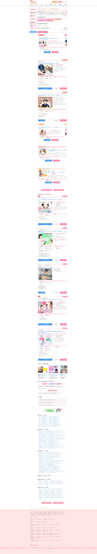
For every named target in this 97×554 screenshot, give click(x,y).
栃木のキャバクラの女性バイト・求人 (53, 434)
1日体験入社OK (45, 25)
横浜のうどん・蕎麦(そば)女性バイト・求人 (44, 420)
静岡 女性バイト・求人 (39, 527)
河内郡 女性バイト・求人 (48, 483)
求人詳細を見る (56, 52)
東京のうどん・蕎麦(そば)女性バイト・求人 (44, 416)
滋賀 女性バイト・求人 (51, 524)
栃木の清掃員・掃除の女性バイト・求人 (43, 465)
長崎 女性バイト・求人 (39, 530)
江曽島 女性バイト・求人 (61, 496)
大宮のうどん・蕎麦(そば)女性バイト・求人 (55, 421)
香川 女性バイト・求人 (33, 534)
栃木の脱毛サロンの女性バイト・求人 (43, 446)
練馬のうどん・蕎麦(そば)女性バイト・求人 (44, 418)
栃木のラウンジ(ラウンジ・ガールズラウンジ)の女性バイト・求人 (46, 437)
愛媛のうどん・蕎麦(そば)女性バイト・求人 (54, 425)
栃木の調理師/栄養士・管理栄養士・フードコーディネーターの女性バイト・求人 (48, 459)
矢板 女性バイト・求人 (54, 483)
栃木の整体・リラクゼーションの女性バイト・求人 (53, 446)
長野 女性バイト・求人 (57, 540)
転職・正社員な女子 (32, 514)
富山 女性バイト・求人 (45, 540)
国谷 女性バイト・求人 (54, 496)
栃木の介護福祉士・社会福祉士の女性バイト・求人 (44, 470)
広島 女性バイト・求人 (33, 533)
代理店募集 (66, 545)
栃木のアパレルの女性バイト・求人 (62, 436)
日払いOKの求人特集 (38, 514)
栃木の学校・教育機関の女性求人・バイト (43, 433)
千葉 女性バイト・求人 (46, 519)
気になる (56, 88)
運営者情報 (58, 545)
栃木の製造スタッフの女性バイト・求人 (43, 452)
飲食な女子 (38, 507)
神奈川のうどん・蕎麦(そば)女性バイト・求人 (55, 419)
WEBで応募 (47, 52)
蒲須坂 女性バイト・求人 (41, 496)
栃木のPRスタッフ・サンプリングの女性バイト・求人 (45, 460)
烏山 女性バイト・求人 (41, 493)
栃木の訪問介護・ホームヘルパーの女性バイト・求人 (60, 469)
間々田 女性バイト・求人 (48, 489)
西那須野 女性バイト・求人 (42, 489)
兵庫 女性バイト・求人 (39, 524)
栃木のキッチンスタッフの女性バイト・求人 (44, 463)
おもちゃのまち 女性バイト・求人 (42, 495)
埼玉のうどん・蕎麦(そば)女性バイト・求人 (54, 420)
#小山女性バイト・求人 (58, 98)
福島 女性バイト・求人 (39, 537)
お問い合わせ (62, 545)
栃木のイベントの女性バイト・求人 (43, 438)
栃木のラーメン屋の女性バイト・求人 (52, 445)
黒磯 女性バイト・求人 (48, 492)
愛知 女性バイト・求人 (33, 527)
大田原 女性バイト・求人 (61, 482)
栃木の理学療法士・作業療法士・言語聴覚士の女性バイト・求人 (46, 469)
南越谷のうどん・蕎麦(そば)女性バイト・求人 (44, 421)
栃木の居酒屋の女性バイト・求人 (58, 437)
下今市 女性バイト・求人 (59, 493)
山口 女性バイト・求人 (45, 533)
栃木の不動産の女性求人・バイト (52, 435)
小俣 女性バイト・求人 (48, 490)
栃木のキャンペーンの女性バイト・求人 (43, 434)
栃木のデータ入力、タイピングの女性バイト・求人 (44, 454)
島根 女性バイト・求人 (57, 533)
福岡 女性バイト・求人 (33, 530)
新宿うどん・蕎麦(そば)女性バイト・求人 (42, 13)
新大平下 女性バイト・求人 (48, 496)
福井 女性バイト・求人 (39, 540)
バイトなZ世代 (49, 19)
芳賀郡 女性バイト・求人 (47, 482)
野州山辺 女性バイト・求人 (61, 494)
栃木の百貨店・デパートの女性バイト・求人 (61, 438)
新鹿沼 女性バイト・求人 (61, 489)
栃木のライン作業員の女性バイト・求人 (51, 453)
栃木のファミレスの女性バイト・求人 (43, 445)
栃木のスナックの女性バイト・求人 (61, 435)
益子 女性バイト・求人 (54, 492)
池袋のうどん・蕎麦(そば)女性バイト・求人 (54, 418)
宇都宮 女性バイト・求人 (47, 476)
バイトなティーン (40, 19)
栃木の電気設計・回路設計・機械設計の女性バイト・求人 (58, 460)
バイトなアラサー (57, 19)
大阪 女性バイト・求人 (33, 524)
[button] (65, 46)
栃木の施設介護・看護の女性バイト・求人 (52, 464)
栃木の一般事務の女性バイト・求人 (61, 453)
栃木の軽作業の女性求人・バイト (42, 431)
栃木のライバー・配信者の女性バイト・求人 (57, 461)
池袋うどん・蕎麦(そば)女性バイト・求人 (52, 13)
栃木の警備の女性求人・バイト (59, 431)
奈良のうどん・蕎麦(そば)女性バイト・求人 (44, 425)
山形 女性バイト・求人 (33, 537)
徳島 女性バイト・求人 (39, 534)
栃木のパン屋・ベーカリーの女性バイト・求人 (44, 444)
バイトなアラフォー (41, 20)
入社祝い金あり (40, 25)
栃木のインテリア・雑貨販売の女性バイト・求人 (44, 436)
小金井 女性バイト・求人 (48, 491)
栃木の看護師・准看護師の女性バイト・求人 (54, 465)
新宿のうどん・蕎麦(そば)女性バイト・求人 (54, 416)
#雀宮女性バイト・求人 (58, 205)
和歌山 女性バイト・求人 (33, 525)
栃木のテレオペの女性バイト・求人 (52, 471)
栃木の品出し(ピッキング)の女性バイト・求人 (44, 455)
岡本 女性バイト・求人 (47, 493)
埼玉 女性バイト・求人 (52, 519)
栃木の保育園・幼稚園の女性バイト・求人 (52, 447)
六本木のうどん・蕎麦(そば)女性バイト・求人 (44, 417)
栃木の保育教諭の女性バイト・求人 (43, 471)
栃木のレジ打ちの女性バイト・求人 (43, 464)
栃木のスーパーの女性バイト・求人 (62, 434)
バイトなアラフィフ (49, 20)
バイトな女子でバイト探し (46, 502)
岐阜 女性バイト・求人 (51, 527)
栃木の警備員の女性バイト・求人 (42, 453)
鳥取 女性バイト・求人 (51, 533)
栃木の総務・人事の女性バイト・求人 (52, 462)
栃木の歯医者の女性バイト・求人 (42, 447)
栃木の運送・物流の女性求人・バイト (51, 431)
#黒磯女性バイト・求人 (58, 270)
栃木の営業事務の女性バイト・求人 (43, 462)
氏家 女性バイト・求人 (60, 490)
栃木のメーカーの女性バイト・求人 (59, 432)
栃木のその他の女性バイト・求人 (42, 432)
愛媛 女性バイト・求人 (51, 534)
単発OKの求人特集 (44, 514)
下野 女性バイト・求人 (41, 482)
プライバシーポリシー (53, 545)
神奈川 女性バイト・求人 (39, 519)
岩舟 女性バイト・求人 (54, 490)
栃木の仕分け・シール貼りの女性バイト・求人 (55, 455)
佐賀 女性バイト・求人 (51, 530)
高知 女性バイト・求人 (45, 534)
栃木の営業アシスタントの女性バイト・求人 (53, 472)
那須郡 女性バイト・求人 (48, 484)
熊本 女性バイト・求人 (57, 530)
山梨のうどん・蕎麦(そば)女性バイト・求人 (44, 426)
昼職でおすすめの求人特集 (57, 514)
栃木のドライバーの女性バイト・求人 (55, 454)
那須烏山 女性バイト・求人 (42, 484)
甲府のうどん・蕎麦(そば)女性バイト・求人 (54, 426)
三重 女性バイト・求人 (45, 527)
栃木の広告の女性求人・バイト (54, 436)
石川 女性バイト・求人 (33, 540)
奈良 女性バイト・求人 (57, 524)
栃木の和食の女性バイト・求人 (60, 445)
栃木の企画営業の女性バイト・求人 (43, 472)
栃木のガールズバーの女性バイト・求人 (61, 447)
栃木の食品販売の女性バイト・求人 (53, 433)
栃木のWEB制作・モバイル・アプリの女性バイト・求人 (56, 443)
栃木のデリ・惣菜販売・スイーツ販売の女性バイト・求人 (45, 461)
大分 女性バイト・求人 (45, 530)
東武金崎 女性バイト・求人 (42, 492)
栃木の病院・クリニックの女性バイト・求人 (44, 443)
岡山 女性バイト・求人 (39, 533)
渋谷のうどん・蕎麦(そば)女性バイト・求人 (55, 417)
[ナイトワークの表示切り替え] (66, 29)
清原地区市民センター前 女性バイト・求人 (58, 495)
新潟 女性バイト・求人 (51, 540)
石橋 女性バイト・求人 (60, 492)
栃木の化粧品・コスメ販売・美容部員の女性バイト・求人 (56, 463)
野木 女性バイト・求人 (60, 491)
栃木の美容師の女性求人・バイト (56, 442)
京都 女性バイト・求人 (45, 524)
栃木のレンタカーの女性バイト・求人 (43, 448)
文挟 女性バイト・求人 (53, 493)
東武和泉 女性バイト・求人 (54, 494)
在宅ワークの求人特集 (50, 514)
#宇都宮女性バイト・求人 (59, 66)
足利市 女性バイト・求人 (47, 494)
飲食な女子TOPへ (58, 502)
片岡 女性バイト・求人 (54, 491)
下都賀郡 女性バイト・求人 (54, 482)
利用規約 (49, 545)
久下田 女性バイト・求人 (41, 491)
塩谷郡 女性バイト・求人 (60, 483)
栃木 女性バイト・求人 (41, 476)
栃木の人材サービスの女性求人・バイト (43, 435)
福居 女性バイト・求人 (54, 489)
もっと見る (52, 85)
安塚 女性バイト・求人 (49, 495)
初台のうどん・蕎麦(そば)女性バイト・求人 (44, 419)
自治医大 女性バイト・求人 (42, 490)
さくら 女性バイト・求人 (41, 483)
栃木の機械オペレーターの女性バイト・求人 (54, 452)
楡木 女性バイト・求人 (41, 494)
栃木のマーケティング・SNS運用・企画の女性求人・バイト (45, 442)
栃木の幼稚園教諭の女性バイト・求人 (55, 470)
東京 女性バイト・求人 (33, 519)
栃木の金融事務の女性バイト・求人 (60, 471)
